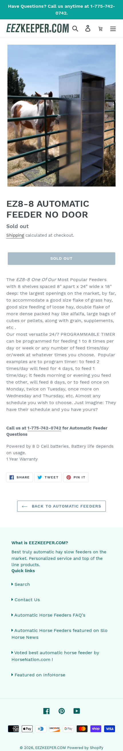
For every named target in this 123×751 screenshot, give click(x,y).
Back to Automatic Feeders (65, 506)
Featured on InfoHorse (40, 675)
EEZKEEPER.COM (50, 748)
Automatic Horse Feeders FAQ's (49, 615)
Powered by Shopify (85, 748)
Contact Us (27, 599)
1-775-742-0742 (44, 428)
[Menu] (113, 28)
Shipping (15, 235)
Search (22, 584)
